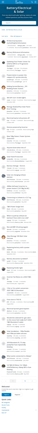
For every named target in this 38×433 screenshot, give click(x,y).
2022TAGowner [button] (11, 179)
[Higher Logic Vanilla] (19, 2)
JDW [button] (8, 302)
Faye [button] (8, 120)
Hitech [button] (8, 209)
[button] (6, 36)
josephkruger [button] (10, 79)
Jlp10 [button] (34, 270)
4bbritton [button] (9, 311)
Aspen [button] (8, 270)
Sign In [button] (6, 394)
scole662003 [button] (10, 293)
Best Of (4, 413)
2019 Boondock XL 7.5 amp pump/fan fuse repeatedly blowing (16, 345)
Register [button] (17, 394)
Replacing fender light (15, 268)
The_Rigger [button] (10, 68)
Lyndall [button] (8, 261)
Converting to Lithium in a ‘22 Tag (19, 198)
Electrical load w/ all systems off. (18, 118)
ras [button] (16, 283)
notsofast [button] (9, 141)
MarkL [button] (8, 252)
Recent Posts (6, 405)
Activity (4, 407)
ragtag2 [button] (17, 170)
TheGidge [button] (9, 281)
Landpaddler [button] (10, 159)
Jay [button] (32, 120)
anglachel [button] (17, 231)
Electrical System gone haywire (18, 309)
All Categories (6, 402)
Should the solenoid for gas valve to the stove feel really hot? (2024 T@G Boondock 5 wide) (19, 320)
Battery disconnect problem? (17, 259)
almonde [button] (9, 229)
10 (25, 381)
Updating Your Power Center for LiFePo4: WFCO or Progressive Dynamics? (18, 64)
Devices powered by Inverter (17, 127)
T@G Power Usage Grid (15, 207)
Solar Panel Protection (15, 157)
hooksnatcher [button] (18, 360)
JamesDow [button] (26, 47)
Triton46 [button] (9, 168)
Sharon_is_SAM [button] (19, 222)
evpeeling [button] (9, 336)
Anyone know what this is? (16, 148)
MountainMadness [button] (20, 161)
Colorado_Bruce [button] (11, 150)
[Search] (32, 2)
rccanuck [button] (9, 349)
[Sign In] (35, 2)
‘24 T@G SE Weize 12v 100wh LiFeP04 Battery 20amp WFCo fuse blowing (19, 367)
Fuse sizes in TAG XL (14, 300)
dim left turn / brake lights (16, 98)
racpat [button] (8, 100)
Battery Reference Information (18, 52)
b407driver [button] (9, 191)
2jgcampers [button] (25, 57)
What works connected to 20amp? (19, 356)
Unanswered (19, 410)
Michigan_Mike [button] (21, 45)
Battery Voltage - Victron (16, 166)
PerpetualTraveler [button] (11, 372)
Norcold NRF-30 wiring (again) (17, 227)
